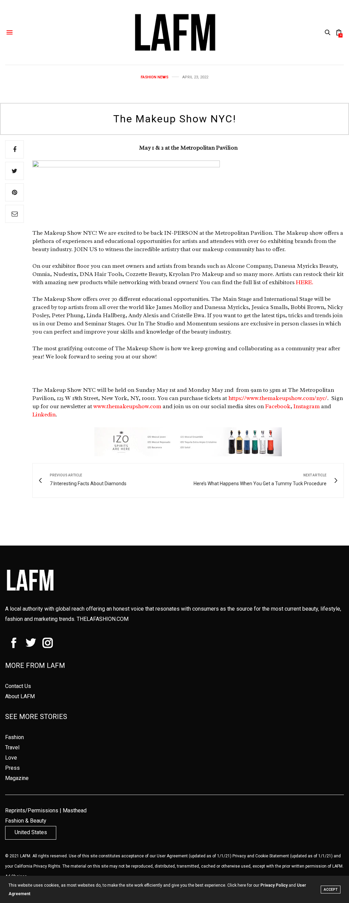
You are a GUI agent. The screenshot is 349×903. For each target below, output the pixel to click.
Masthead (75, 810)
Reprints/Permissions (31, 810)
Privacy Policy (274, 885)
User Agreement (172, 856)
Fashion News (154, 77)
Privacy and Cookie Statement (260, 856)
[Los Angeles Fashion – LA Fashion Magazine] (174, 32)
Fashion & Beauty (25, 820)
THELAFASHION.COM (102, 619)
